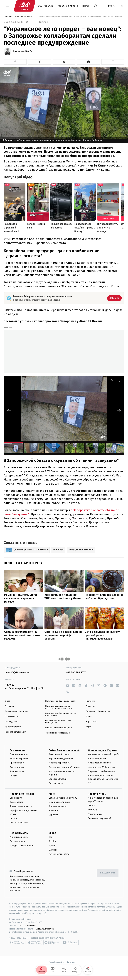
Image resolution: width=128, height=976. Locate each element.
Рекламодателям (13, 727)
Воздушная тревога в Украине (64, 767)
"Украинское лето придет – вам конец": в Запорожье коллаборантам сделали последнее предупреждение (79, 16)
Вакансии (90, 706)
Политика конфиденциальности (60, 701)
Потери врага (56, 783)
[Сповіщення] (122, 6)
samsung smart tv (70, 942)
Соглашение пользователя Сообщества (58, 722)
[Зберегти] (113, 61)
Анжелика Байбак (23, 51)
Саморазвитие (95, 814)
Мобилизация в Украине (102, 750)
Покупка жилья (17, 841)
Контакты (90, 701)
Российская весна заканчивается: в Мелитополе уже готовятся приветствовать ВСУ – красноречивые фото (52, 241)
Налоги (13, 818)
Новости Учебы (97, 793)
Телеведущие (11, 722)
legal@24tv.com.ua (45, 929)
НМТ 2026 (92, 809)
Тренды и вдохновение (21, 845)
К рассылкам (107, 873)
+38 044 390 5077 (76, 672)
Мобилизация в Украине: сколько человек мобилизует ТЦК (103, 779)
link (67, 685)
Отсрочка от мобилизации (101, 771)
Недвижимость (19, 832)
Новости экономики (22, 793)
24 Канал (8, 16)
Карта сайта (91, 722)
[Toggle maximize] (120, 380)
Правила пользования (15, 732)
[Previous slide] (9, 410)
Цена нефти (16, 798)
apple (34, 942)
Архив (89, 717)
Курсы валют (16, 802)
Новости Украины (68, 6)
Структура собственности (98, 711)
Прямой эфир (17, 762)
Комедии (53, 810)
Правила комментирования (58, 728)
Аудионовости (17, 771)
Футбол (52, 841)
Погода (13, 775)
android (17, 942)
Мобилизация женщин (99, 762)
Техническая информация (57, 733)
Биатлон (53, 849)
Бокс (51, 837)
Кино (52, 793)
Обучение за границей (99, 818)
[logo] (25, 6)
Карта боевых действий (61, 758)
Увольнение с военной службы (104, 754)
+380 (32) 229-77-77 (26, 925)
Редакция (9, 706)
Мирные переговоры (59, 762)
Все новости (46, 6)
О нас (7, 701)
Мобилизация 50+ (97, 758)
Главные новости (19, 754)
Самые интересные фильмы (63, 798)
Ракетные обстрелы (59, 754)
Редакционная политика (16, 711)
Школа (91, 805)
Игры (85, 6)
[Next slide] (119, 410)
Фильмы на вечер (58, 806)
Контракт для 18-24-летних (101, 767)
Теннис (52, 845)
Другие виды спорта (59, 854)
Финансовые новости (21, 806)
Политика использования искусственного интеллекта (58, 707)
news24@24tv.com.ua (17, 672)
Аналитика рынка (19, 837)
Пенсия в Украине (19, 822)
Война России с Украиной (64, 750)
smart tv (51, 942)
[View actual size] (113, 380)
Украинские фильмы (59, 802)
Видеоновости (17, 767)
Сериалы (53, 814)
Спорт (52, 832)
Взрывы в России (57, 779)
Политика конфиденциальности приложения (60, 714)
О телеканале (11, 717)
